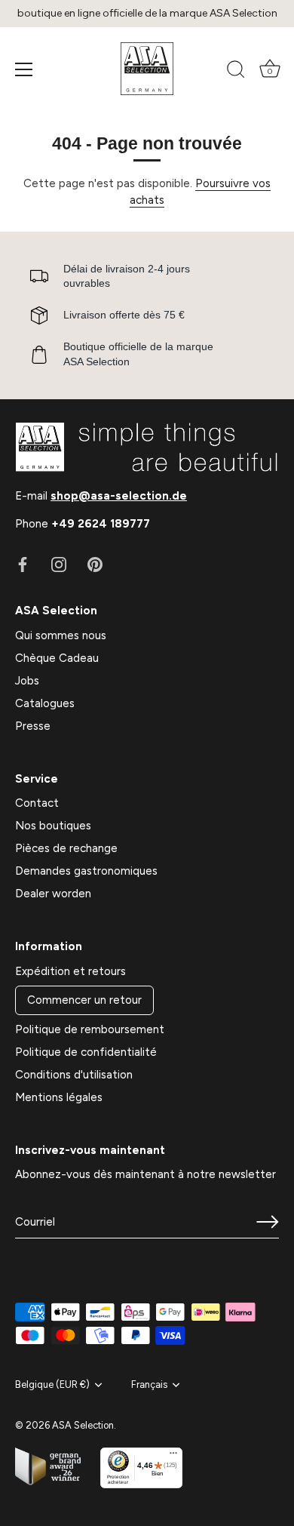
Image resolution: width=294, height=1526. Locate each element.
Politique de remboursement (89, 1029)
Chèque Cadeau (57, 658)
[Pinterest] (95, 564)
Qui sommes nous (60, 635)
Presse (33, 726)
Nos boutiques (53, 825)
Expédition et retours (70, 971)
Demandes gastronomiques (86, 871)
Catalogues (45, 703)
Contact (37, 803)
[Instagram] (58, 564)
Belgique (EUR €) (52, 1384)
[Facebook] (22, 564)
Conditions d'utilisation (74, 1074)
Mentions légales (59, 1097)
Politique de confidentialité (86, 1052)
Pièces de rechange (66, 848)
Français (149, 1384)
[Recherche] (236, 71)
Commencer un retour (84, 1000)
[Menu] (24, 69)
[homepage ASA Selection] (147, 68)
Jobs (27, 681)
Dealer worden (53, 893)
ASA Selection (83, 1425)
